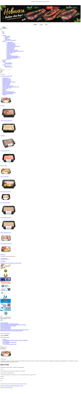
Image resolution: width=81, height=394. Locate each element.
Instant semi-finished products (12, 57)
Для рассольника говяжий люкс (6, 120)
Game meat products (10, 49)
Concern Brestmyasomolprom (5, 327)
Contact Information (8, 62)
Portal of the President (4, 322)
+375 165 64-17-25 (3, 259)
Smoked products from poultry (12, 50)
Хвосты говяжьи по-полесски (6, 243)
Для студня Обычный (4, 176)
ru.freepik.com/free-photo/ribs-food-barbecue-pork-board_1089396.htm (15, 340)
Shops (4, 60)
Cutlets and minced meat (7, 87)
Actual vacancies (8, 65)
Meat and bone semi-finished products (13, 56)
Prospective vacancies (8, 66)
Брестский (2, 105)
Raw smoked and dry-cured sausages (13, 46)
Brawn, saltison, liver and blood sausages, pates (15, 51)
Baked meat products (10, 48)
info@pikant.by (3, 261)
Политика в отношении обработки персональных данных (40, 1)
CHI (3, 33)
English (35, 24)
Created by (2, 335)
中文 (46, 24)
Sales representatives (8, 63)
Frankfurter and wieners (11, 43)
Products (4, 41)
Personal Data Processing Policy (10, 40)
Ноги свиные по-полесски (5, 202)
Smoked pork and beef (11, 47)
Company (4, 35)
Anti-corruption (7, 39)
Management (7, 37)
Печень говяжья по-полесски (5, 217)
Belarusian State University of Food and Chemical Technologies (11, 330)
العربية (41, 24)
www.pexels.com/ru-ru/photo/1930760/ (9, 342)
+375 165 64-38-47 (3, 258)
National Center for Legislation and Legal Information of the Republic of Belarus (14, 329)
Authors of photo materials (5, 333)
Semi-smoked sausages (11, 44)
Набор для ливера (3, 165)
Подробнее (10, 387)
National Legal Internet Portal (5, 326)
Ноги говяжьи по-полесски (5, 191)
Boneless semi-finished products (8, 91)
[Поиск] (1, 71)
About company (7, 36)
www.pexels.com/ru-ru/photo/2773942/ (9, 344)
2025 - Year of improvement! (5, 328)
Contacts (4, 61)
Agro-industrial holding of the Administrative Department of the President (13, 324)
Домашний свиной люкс (5, 150)
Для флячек (2, 135)
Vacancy (4, 64)
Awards (6, 38)
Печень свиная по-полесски (5, 232)
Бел (3, 32)
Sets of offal (5, 90)
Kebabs (4, 89)
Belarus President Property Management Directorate (9, 323)
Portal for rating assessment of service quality (8, 325)
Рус (3, 31)
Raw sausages (5, 88)
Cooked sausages (10, 42)
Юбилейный (2, 254)
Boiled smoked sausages (11, 45)
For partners (5, 59)
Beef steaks (9, 58)
